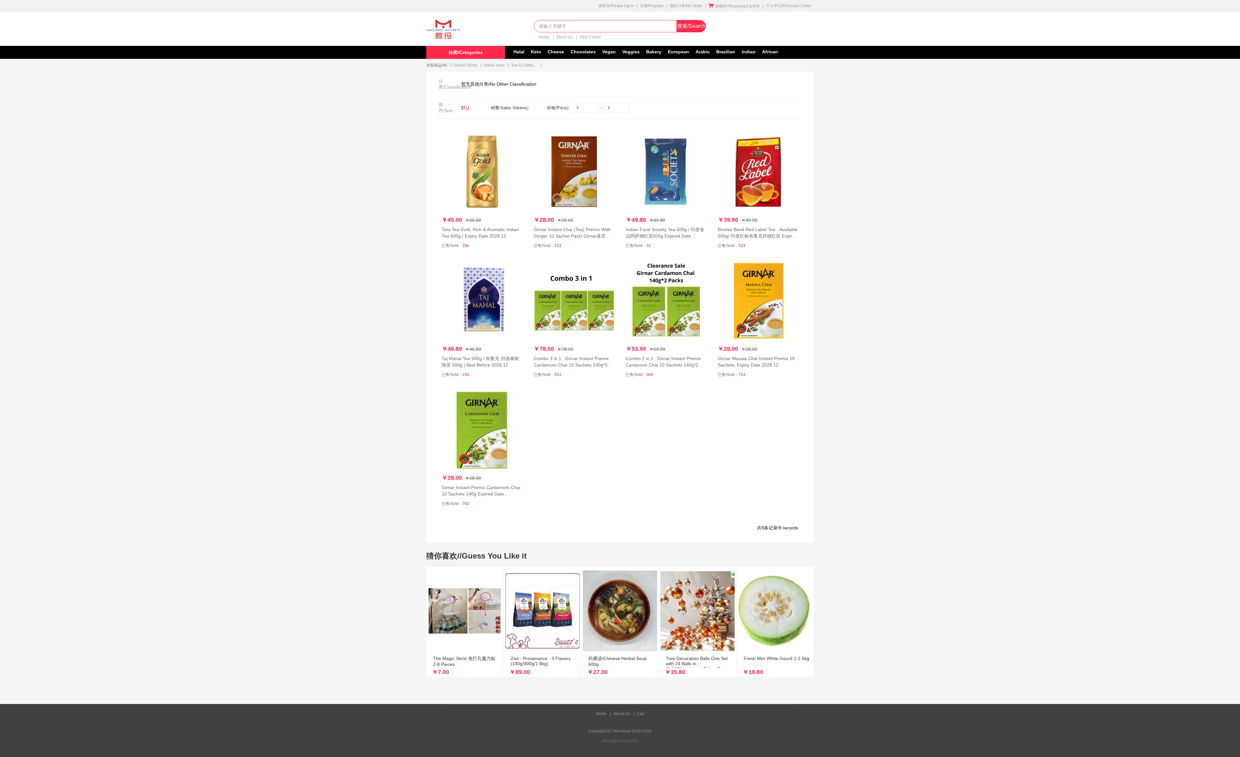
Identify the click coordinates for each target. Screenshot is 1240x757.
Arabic (703, 51)
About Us (565, 37)
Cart (640, 713)
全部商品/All (436, 65)
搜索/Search (691, 26)
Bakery (653, 51)
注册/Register (652, 6)
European (678, 51)
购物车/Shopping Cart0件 (734, 6)
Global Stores (466, 65)
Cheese (556, 51)
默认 (465, 107)
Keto (536, 51)
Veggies (631, 51)
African (770, 51)
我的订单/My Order (686, 6)
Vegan (609, 51)
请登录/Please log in (616, 6)
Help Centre (590, 37)
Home (544, 37)
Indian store (494, 65)
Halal (518, 51)
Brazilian (725, 51)
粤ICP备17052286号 (620, 741)
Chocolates (583, 51)
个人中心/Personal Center (788, 6)
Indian (749, 51)
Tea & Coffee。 (524, 65)
